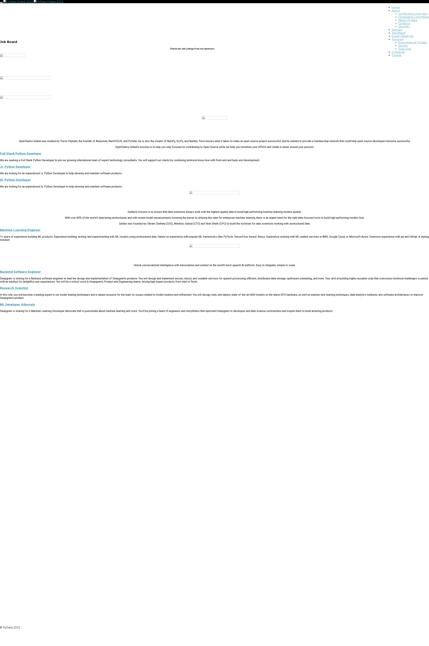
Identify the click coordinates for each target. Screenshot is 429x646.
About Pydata (407, 20)
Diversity (404, 26)
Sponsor (397, 29)
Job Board (398, 33)
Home (396, 7)
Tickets (396, 55)
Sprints (403, 45)
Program (398, 39)
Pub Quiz (404, 48)
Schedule (398, 52)
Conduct (404, 23)
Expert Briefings (402, 36)
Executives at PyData (412, 42)
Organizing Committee (413, 17)
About (396, 10)
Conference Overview (413, 13)
